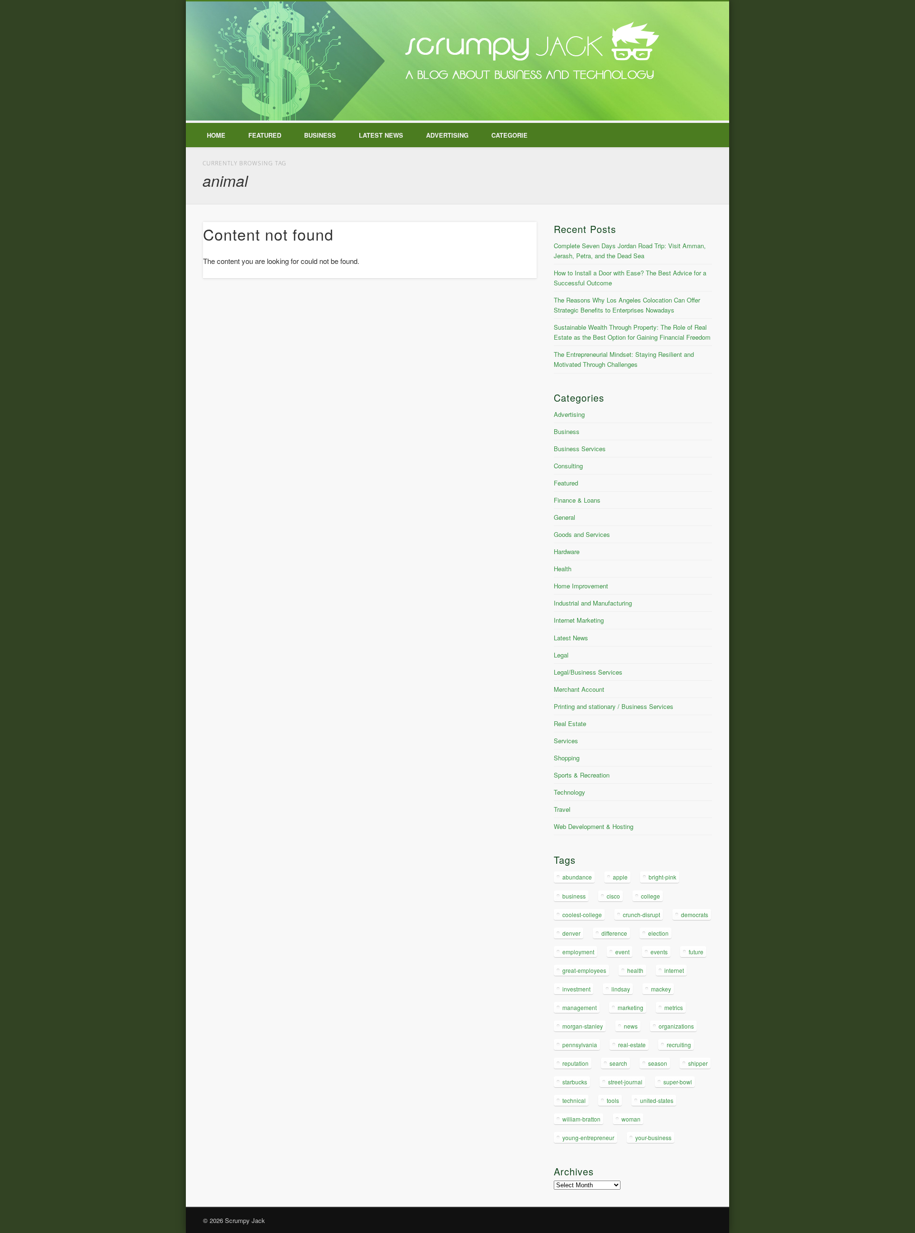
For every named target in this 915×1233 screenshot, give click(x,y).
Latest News (381, 135)
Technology (569, 792)
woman (630, 1119)
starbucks (574, 1082)
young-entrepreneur (588, 1137)
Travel (562, 809)
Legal (561, 654)
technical (574, 1100)
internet (674, 970)
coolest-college (582, 914)
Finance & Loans (577, 500)
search (618, 1063)
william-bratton (581, 1119)
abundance (577, 877)
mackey (661, 989)
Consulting (568, 465)
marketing (630, 1007)
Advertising (447, 135)
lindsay (620, 989)
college (650, 896)
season (657, 1063)
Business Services (580, 448)
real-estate (632, 1045)
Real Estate (570, 723)
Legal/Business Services (588, 672)
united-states (656, 1100)
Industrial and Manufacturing (593, 602)
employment (578, 952)
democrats (694, 914)
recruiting (679, 1045)
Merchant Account (579, 689)
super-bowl (677, 1082)
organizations (676, 1026)
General (564, 517)
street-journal (625, 1082)
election (658, 933)
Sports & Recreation (582, 774)
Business (320, 135)
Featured (264, 135)
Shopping (567, 757)
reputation (575, 1063)
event (622, 952)
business (574, 896)
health (635, 970)
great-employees (584, 970)
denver (571, 933)
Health (562, 568)
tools (613, 1100)
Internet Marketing (579, 620)
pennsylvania (579, 1045)
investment (576, 989)
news (631, 1026)
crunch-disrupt (641, 914)
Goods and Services (582, 534)
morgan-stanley (582, 1026)
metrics (673, 1007)
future (696, 952)
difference (614, 933)
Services (566, 740)
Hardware (567, 551)
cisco (613, 896)
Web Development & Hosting (593, 826)
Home (216, 135)
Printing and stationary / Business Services (613, 706)
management (579, 1007)
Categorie (509, 135)
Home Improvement (581, 585)
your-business (653, 1137)
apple (620, 877)
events (659, 952)
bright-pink (662, 877)
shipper (698, 1063)
